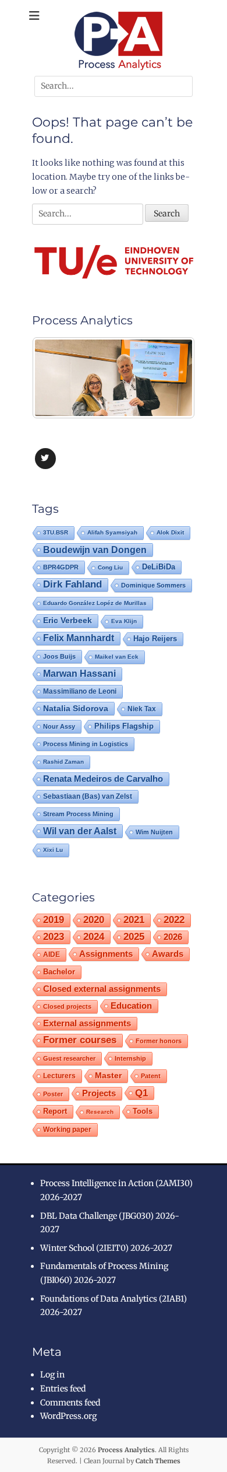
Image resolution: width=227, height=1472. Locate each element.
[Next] (170, 378)
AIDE (51, 954)
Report (55, 1111)
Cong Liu (110, 567)
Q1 (141, 1093)
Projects (99, 1093)
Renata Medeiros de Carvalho (103, 779)
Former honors (159, 1040)
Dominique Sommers (153, 585)
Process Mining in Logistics (85, 743)
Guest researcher (69, 1058)
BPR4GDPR (61, 567)
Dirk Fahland (72, 584)
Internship (130, 1058)
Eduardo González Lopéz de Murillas (95, 603)
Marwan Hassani (79, 674)
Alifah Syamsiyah (112, 532)
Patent (151, 1075)
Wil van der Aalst (79, 831)
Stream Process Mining (78, 813)
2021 (133, 919)
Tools (142, 1111)
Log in (52, 1374)
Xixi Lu (53, 850)
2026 (173, 937)
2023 (53, 936)
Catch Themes (158, 1461)
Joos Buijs (59, 656)
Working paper (67, 1129)
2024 (93, 936)
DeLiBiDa (158, 567)
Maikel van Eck (117, 656)
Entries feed (63, 1388)
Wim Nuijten (154, 831)
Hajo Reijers (155, 638)
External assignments (87, 1023)
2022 (174, 919)
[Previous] (56, 378)
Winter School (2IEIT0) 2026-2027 (106, 1248)
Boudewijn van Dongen (95, 549)
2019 (53, 919)
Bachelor (59, 972)
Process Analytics (126, 1450)
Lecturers (59, 1075)
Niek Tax (141, 709)
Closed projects (67, 1006)
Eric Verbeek (67, 620)
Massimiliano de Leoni (79, 691)
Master (108, 1075)
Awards (167, 954)
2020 (93, 919)
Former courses (79, 1040)
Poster (53, 1093)
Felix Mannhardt (78, 638)
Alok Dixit (170, 532)
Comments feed (70, 1402)
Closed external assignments (102, 989)
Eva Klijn (124, 621)
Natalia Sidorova (75, 708)
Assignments (106, 954)
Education (131, 1006)
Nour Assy (59, 726)
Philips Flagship (124, 726)
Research (100, 1112)
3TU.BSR (55, 532)
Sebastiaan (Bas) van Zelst (87, 796)
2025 (133, 936)
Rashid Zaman (63, 761)
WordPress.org (68, 1416)
